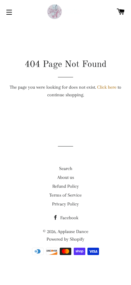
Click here (106, 87)
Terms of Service (65, 195)
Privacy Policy (65, 204)
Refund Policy (65, 186)
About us (65, 177)
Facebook (68, 217)
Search (65, 168)
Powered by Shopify (65, 239)
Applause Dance (73, 231)
